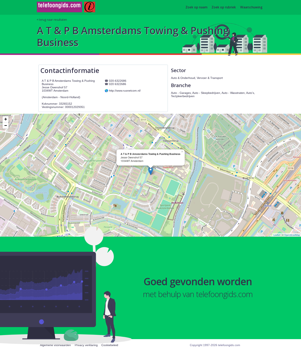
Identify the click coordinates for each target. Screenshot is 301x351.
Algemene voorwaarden (55, 345)
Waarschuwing (251, 7)
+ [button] (5, 119)
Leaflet (276, 234)
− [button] (5, 125)
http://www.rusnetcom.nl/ (125, 90)
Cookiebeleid (109, 345)
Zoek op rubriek (224, 7)
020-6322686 (117, 80)
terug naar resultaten (53, 20)
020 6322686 (117, 84)
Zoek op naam (196, 7)
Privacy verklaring (86, 345)
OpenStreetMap (292, 234)
